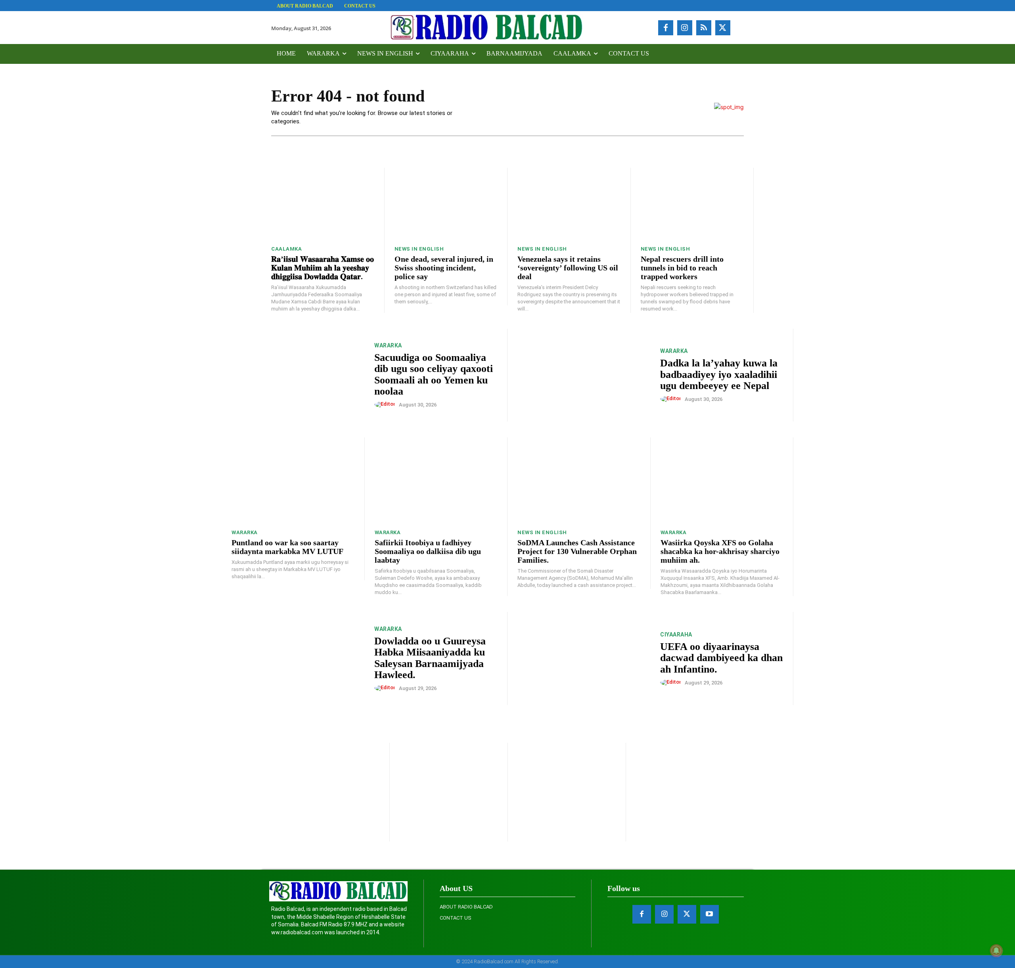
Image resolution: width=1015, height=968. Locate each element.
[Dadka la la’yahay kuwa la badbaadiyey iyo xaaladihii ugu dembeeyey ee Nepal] (583, 375)
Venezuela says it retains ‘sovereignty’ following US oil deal (567, 268)
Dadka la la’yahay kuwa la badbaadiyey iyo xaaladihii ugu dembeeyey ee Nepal (719, 374)
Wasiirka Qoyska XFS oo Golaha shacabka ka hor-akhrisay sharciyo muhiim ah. (720, 551)
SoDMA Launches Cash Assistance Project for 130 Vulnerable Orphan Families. (577, 551)
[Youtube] (709, 914)
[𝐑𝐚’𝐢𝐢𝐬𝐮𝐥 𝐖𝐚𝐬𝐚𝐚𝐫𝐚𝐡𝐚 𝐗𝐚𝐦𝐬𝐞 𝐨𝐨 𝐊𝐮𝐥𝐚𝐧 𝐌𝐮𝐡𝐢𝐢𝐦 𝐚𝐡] (322, 204)
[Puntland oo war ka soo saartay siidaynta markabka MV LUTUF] (293, 480)
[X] (722, 27)
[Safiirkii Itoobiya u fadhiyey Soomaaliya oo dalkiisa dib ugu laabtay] (436, 480)
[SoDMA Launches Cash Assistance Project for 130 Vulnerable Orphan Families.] (578, 480)
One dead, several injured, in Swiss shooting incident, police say (444, 268)
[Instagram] (684, 27)
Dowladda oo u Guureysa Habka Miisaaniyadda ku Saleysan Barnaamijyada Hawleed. (430, 658)
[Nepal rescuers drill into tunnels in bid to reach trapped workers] (692, 204)
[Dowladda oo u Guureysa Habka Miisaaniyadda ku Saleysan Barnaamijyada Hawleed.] (298, 658)
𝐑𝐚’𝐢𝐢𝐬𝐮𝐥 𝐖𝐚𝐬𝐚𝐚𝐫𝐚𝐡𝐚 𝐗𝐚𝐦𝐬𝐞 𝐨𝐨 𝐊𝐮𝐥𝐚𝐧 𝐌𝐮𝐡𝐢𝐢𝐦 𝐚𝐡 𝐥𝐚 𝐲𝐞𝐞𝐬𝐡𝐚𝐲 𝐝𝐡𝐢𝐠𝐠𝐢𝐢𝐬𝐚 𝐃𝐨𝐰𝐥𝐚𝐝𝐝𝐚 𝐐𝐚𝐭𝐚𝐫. (322, 268)
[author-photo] (386, 404)
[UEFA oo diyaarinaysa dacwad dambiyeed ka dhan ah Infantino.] (583, 658)
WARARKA (388, 345)
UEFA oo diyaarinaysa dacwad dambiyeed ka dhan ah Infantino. (721, 658)
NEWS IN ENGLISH (419, 248)
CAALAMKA (286, 248)
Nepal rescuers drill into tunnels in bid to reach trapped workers (682, 268)
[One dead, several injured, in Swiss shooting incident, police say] (446, 204)
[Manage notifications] (996, 950)
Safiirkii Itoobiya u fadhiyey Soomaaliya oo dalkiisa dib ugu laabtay (428, 551)
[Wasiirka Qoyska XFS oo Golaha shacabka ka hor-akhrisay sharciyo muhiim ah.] (722, 480)
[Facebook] (665, 27)
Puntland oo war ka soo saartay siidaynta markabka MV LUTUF (287, 547)
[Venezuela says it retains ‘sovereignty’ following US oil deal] (568, 204)
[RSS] (703, 27)
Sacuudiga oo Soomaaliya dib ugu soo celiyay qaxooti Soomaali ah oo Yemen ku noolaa (433, 374)
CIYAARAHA (676, 634)
